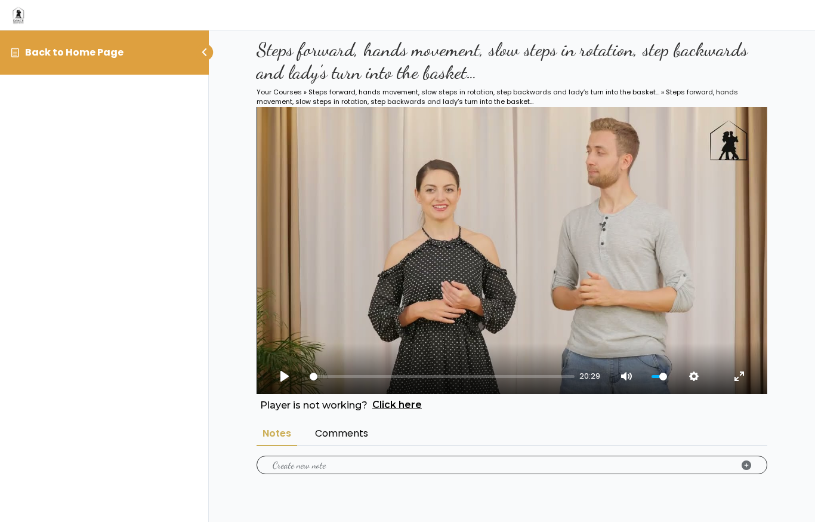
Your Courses (279, 92)
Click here (397, 404)
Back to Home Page (74, 52)
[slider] (442, 376)
